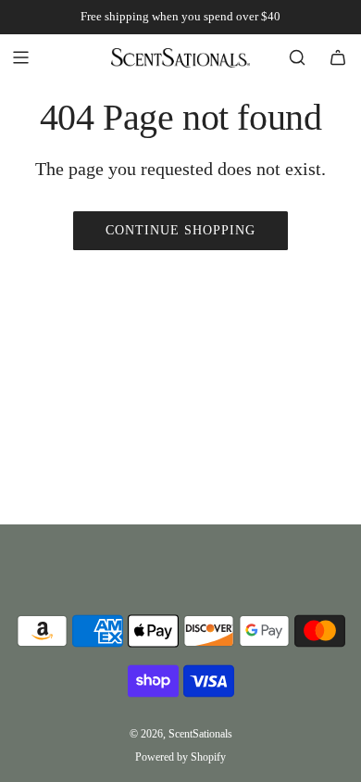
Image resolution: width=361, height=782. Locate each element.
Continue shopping (180, 230)
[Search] (297, 57)
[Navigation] (20, 57)
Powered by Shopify (180, 756)
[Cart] (337, 57)
